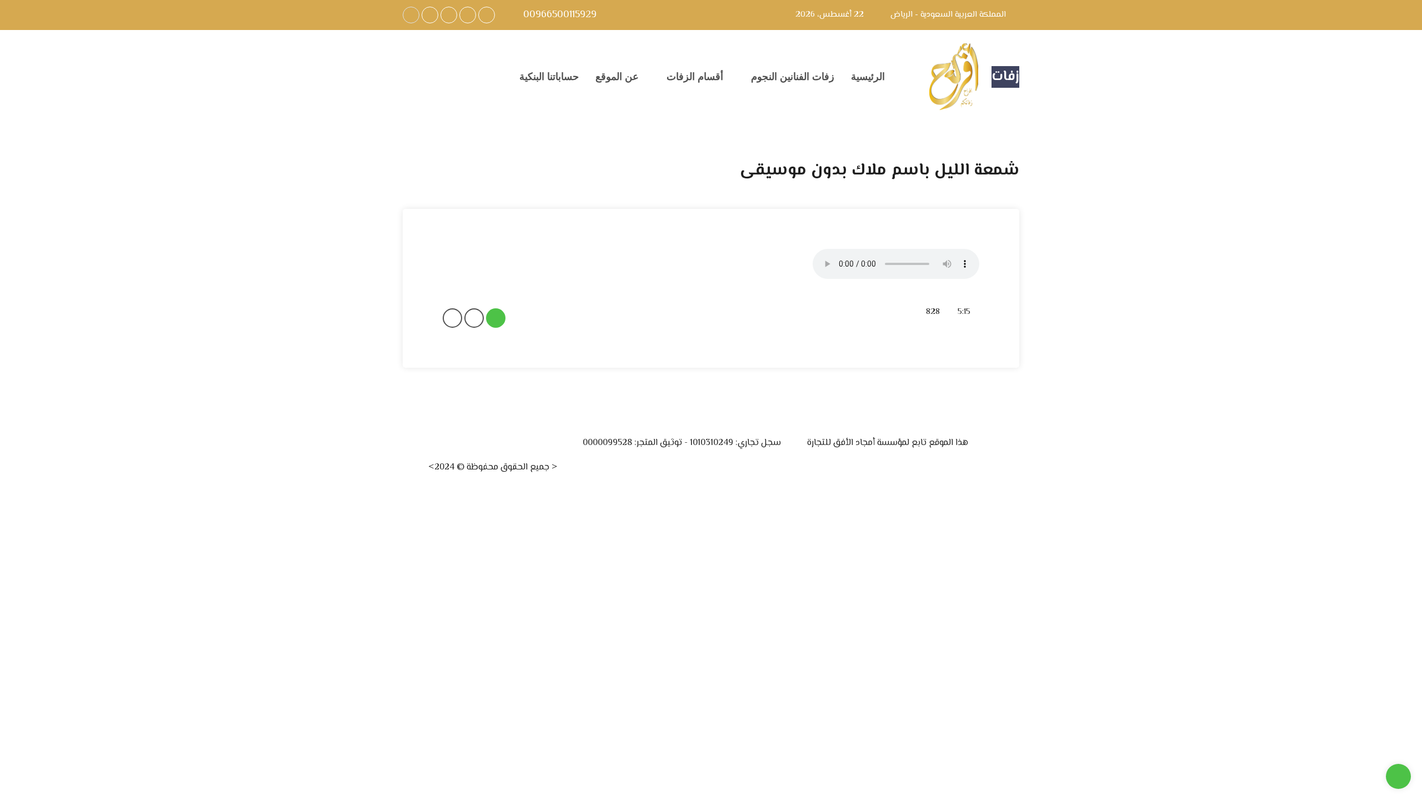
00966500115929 (558, 15)
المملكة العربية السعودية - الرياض (948, 14)
